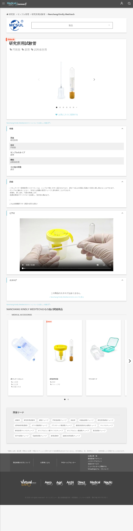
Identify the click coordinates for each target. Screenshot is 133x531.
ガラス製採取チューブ (39, 425)
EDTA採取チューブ (21, 436)
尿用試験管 (55, 436)
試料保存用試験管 (21, 425)
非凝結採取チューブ (86, 420)
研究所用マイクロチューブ (24, 430)
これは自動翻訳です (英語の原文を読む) (23, 204)
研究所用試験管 (29, 420)
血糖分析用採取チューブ (71, 436)
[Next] (94, 79)
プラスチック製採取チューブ (61, 425)
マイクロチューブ (106, 425)
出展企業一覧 (92, 456)
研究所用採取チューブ (105, 420)
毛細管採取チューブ (40, 436)
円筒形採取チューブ (59, 420)
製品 (71, 25)
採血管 (73, 420)
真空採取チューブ (99, 430)
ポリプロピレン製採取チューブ (78, 430)
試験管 (17, 420)
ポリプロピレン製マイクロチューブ (50, 430)
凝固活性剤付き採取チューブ (86, 425)
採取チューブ (43, 420)
